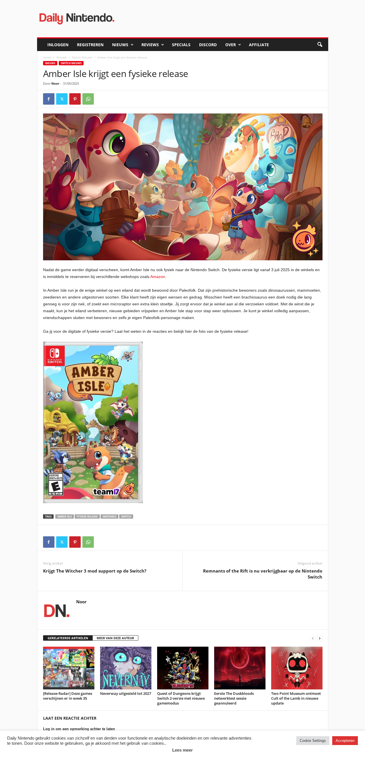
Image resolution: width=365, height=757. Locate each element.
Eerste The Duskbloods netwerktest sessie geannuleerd (234, 698)
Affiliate (259, 44)
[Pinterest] (75, 99)
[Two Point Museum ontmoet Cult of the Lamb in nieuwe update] (297, 668)
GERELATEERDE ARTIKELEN (68, 638)
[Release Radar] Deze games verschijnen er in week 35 (67, 696)
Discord (208, 44)
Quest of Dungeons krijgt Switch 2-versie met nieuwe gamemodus (181, 698)
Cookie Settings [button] (313, 740)
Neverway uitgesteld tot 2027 (125, 693)
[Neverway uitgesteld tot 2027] (125, 668)
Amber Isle (64, 516)
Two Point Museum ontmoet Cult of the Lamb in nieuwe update (296, 698)
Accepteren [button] (345, 740)
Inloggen (57, 44)
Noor (55, 83)
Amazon (157, 276)
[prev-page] (313, 638)
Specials (181, 44)
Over (230, 44)
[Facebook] (48, 99)
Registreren (90, 44)
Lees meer (182, 750)
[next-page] (320, 638)
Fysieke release (87, 516)
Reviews (150, 44)
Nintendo (109, 516)
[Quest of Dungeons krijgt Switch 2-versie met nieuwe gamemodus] (182, 668)
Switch (126, 516)
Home (47, 57)
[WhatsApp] (88, 99)
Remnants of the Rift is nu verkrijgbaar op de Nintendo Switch (262, 574)
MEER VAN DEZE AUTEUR (115, 638)
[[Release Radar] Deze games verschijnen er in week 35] (68, 668)
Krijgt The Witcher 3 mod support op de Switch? (94, 571)
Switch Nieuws (82, 57)
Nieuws (120, 44)
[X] (62, 99)
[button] (319, 44)
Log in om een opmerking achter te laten (79, 729)
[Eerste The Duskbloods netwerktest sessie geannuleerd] (239, 668)
